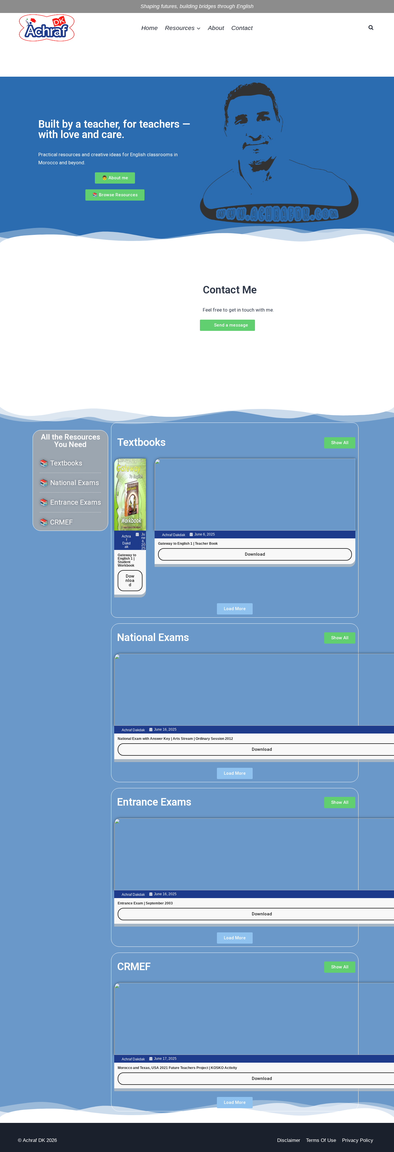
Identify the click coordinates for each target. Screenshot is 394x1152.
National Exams (153, 637)
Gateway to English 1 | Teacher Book (188, 544)
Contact (242, 27)
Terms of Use (321, 1140)
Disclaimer (288, 1140)
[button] (235, 608)
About (216, 27)
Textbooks (141, 442)
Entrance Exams (154, 802)
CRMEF (134, 967)
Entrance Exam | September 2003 (145, 903)
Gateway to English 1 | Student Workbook (127, 560)
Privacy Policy (357, 1140)
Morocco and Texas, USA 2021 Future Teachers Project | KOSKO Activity (177, 1068)
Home (149, 27)
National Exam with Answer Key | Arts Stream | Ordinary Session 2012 (175, 739)
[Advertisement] (197, 58)
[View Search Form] (371, 27)
